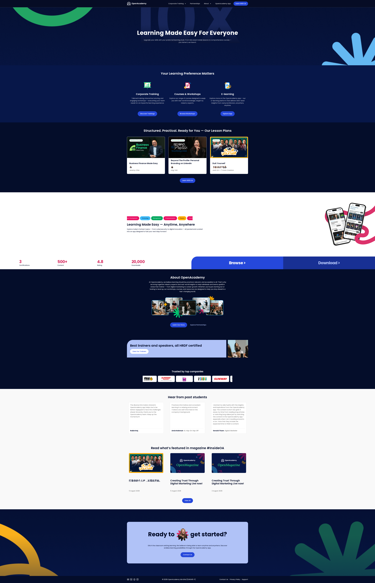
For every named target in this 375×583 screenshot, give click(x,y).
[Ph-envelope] (128, 579)
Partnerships (195, 3)
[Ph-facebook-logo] (134, 579)
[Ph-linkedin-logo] (131, 579)
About (206, 3)
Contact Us (223, 579)
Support (245, 579)
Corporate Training (176, 3)
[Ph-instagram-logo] (137, 579)
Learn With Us (240, 3)
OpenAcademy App (223, 3)
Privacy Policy (235, 579)
